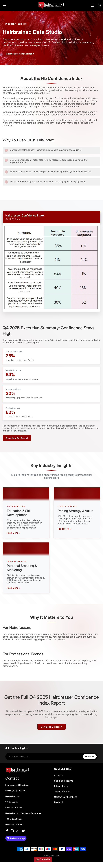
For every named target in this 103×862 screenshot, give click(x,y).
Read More (12, 533)
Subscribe (89, 756)
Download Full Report (17, 438)
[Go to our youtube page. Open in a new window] (23, 830)
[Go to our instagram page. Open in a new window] (12, 830)
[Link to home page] (17, 770)
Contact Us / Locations (65, 797)
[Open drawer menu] (4, 5)
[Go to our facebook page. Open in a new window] (7, 830)
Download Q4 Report (51, 726)
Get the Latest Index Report (20, 53)
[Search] (93, 5)
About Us (58, 775)
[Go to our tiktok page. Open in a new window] (17, 830)
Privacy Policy (61, 786)
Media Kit (59, 802)
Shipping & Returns (63, 780)
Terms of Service (62, 791)
